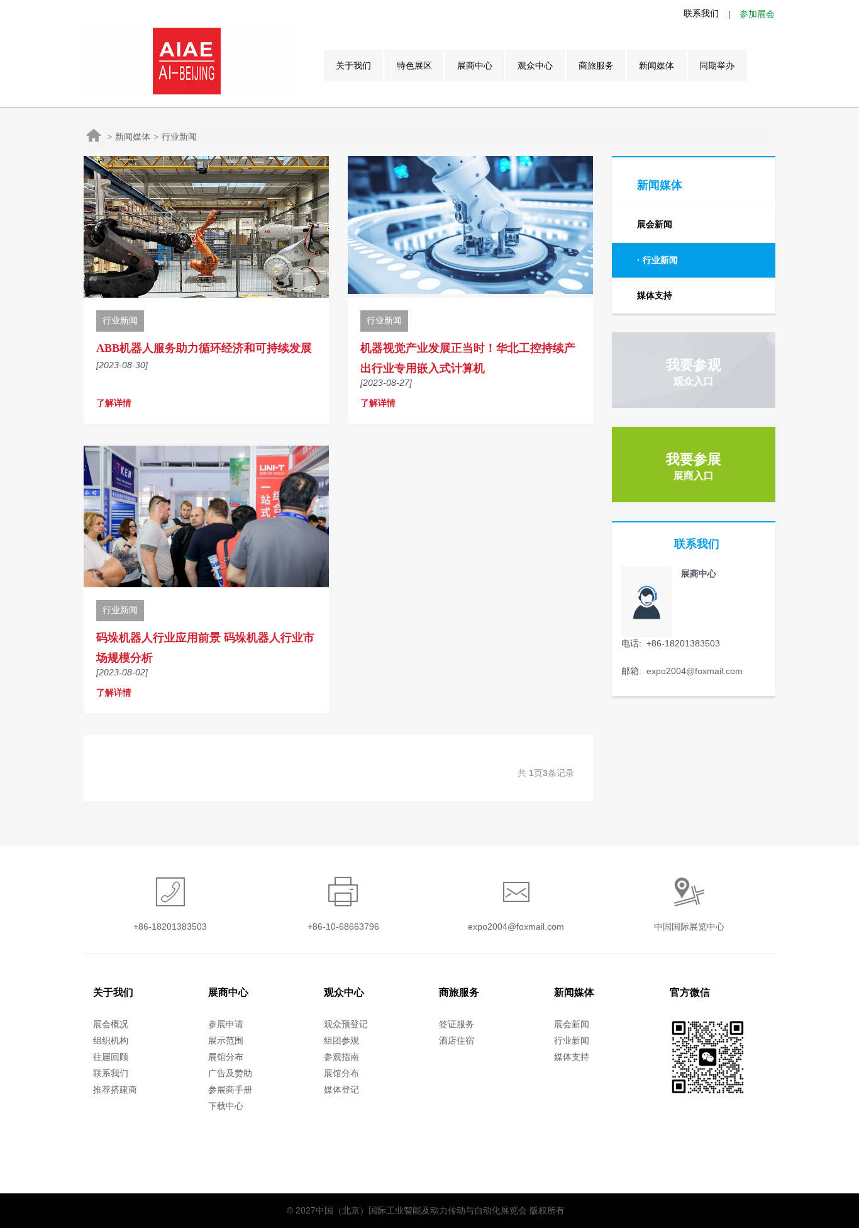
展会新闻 (654, 224)
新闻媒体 (656, 65)
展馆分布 (225, 1057)
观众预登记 (346, 1024)
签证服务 (456, 1024)
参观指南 (341, 1057)
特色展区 (414, 65)
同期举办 (716, 65)
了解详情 (113, 403)
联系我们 (701, 13)
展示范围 (225, 1040)
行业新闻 (179, 137)
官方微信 (690, 992)
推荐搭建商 (115, 1089)
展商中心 (474, 65)
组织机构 (110, 1040)
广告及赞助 (230, 1073)
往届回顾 (110, 1057)
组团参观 (341, 1040)
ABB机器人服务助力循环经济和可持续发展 (204, 348)
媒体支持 (654, 295)
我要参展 (693, 466)
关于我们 (353, 65)
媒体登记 (341, 1089)
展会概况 (110, 1024)
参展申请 (225, 1024)
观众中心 (535, 65)
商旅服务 (596, 65)
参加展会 (757, 14)
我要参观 (693, 371)
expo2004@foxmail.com (693, 671)
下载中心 (225, 1106)
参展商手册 (230, 1089)
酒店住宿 (456, 1040)
